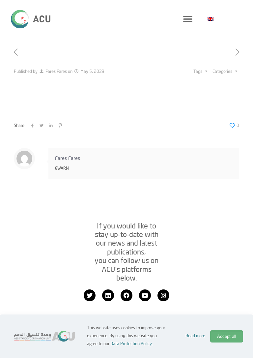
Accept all (226, 336)
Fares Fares (56, 72)
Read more (195, 336)
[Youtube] (145, 295)
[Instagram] (163, 295)
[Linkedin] (108, 295)
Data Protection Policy (131, 344)
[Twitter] (90, 295)
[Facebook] (126, 295)
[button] (187, 19)
